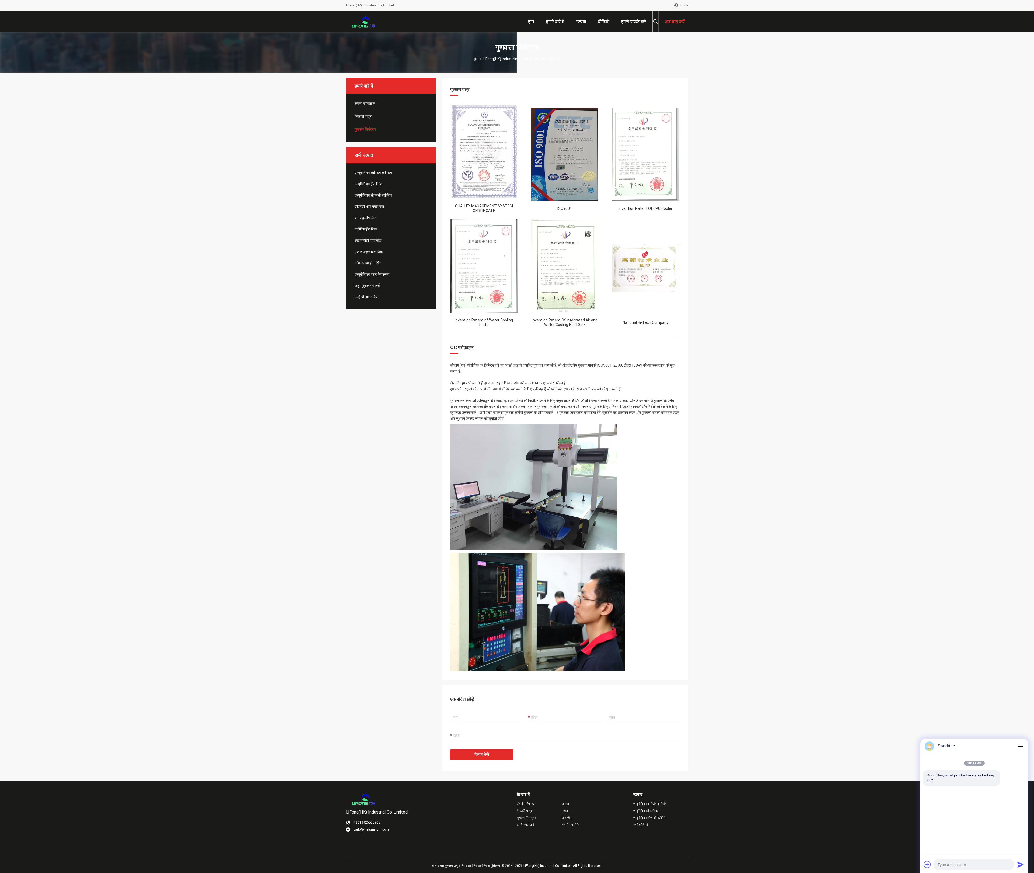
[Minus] (1020, 746)
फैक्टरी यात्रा (363, 116)
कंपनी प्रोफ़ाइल (526, 804)
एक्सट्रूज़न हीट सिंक (369, 252)
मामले (565, 811)
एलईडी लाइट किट (366, 297)
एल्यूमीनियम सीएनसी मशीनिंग (373, 195)
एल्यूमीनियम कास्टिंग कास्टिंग (373, 173)
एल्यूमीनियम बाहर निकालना (372, 274)
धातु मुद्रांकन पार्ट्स (367, 285)
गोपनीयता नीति (570, 825)
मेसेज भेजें (481, 754)
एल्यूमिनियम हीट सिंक (368, 184)
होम (476, 59)
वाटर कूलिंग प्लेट (365, 218)
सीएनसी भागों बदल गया (369, 206)
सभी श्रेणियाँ (640, 825)
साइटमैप (566, 818)
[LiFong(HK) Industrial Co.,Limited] (363, 21)
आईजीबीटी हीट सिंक (368, 240)
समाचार (566, 804)
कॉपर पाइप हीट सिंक (368, 263)
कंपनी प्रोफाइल (365, 103)
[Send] (1020, 864)
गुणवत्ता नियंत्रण (365, 129)
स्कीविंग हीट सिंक (366, 229)
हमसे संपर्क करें (525, 825)
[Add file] (927, 864)
